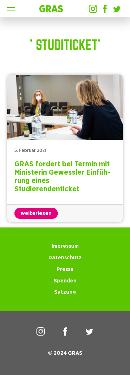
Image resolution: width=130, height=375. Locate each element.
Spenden (65, 281)
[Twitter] (117, 9)
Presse (65, 269)
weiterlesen (36, 213)
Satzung (65, 292)
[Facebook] (105, 9)
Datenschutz (65, 257)
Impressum (65, 246)
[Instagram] (93, 9)
